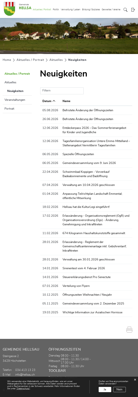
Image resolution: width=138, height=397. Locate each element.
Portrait (9, 108)
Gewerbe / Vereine (111, 9)
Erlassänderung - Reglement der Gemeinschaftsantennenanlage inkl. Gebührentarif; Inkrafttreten (94, 246)
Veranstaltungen (14, 99)
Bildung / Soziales (91, 9)
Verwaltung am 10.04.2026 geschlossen (89, 185)
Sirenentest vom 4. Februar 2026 (84, 268)
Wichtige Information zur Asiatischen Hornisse (92, 312)
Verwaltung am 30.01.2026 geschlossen (89, 259)
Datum (46, 101)
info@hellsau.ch (25, 374)
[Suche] (125, 9)
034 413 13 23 (25, 370)
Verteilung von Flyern (76, 286)
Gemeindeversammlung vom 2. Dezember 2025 (93, 303)
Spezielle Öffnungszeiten (78, 154)
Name (66, 101)
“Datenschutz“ (23, 388)
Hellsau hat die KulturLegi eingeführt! (86, 207)
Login (133, 9)
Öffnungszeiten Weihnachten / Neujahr (87, 294)
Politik (56, 9)
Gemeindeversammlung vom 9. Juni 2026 (89, 163)
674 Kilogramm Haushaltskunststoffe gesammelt (94, 233)
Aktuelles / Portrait (42, 9)
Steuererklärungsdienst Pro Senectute (87, 277)
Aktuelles (10, 82)
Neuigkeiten (19, 91)
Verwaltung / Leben (70, 9)
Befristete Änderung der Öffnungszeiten (88, 110)
